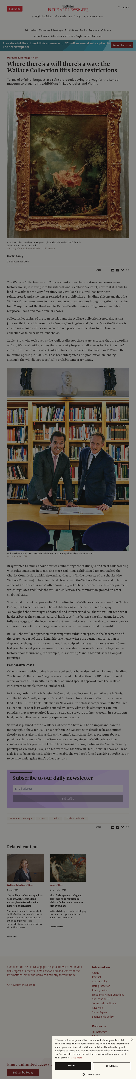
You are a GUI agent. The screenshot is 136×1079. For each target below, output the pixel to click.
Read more (76, 1057)
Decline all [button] (112, 1066)
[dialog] (94, 1057)
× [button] (132, 1039)
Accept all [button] (73, 1065)
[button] (92, 1074)
